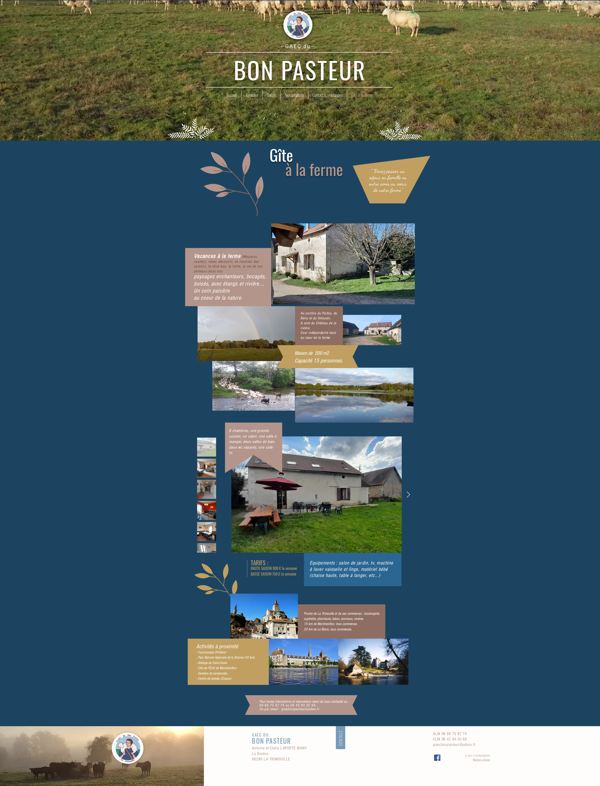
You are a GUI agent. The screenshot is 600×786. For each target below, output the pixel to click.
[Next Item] (408, 495)
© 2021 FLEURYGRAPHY (477, 755)
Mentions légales (481, 759)
